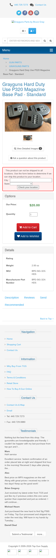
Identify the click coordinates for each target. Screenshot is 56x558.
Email (9, 410)
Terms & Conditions (16, 377)
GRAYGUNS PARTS (19, 66)
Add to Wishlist (29, 236)
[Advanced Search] (51, 41)
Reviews (29, 297)
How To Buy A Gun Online (19, 389)
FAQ (9, 372)
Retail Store (12, 383)
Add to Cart (29, 227)
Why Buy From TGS (16, 366)
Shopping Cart (14, 344)
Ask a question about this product (29, 158)
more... (40, 534)
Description (12, 297)
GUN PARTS (15, 62)
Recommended (14, 304)
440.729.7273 (21, 5)
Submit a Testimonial (22, 534)
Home (6, 58)
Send (43, 297)
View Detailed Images (28, 148)
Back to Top (46, 318)
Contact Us (40, 5)
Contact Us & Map (16, 405)
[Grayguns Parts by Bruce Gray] (28, 21)
